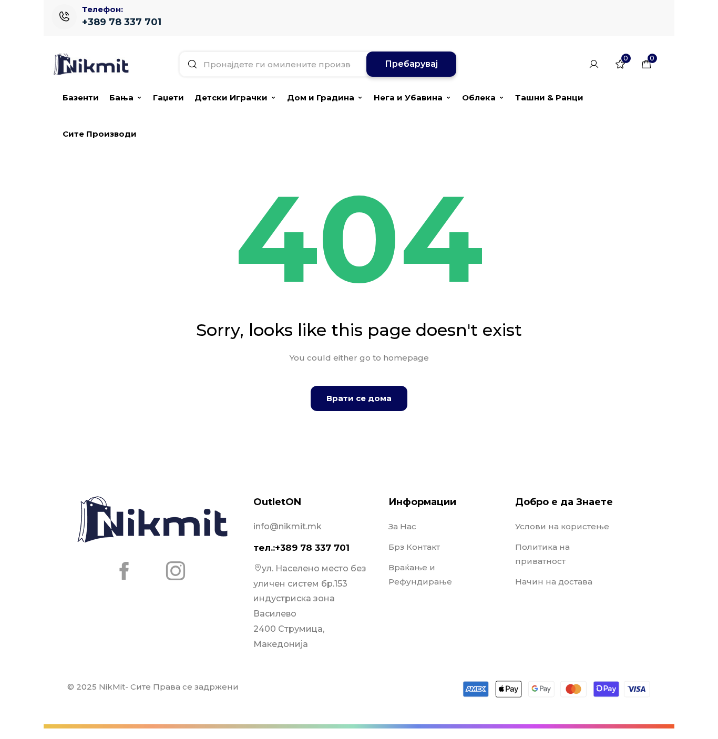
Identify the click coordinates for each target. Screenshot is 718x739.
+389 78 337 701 (121, 22)
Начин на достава (553, 582)
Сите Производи (100, 134)
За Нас (402, 526)
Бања (121, 97)
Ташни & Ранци (549, 97)
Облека (479, 97)
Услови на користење (562, 526)
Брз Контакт (414, 547)
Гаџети (168, 97)
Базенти (81, 97)
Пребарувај (411, 64)
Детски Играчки (231, 97)
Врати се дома (359, 398)
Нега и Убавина (408, 97)
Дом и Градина (320, 97)
